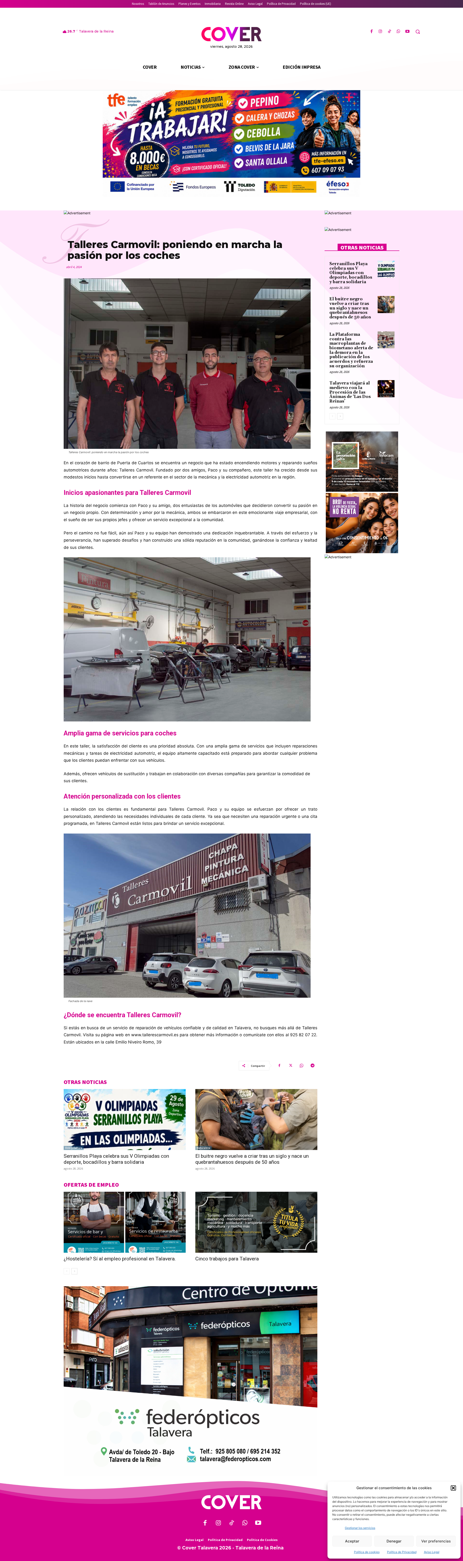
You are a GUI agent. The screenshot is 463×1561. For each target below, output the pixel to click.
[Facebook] (371, 31)
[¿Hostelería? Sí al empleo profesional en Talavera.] (125, 1222)
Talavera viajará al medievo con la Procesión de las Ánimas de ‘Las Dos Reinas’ (350, 392)
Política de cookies (367, 1552)
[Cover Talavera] (231, 1502)
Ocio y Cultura (73, 1148)
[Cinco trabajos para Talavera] (256, 1222)
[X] (290, 1065)
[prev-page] (67, 1271)
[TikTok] (389, 31)
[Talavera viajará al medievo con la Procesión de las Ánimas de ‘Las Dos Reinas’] (386, 388)
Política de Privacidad (401, 1552)
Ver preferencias (436, 1541)
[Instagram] (380, 31)
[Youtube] (407, 31)
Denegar (394, 1541)
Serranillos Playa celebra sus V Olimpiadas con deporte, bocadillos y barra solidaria (116, 1159)
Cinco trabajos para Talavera (227, 1259)
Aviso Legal (431, 1552)
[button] (453, 1488)
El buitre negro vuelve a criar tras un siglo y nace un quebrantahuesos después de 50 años (252, 1159)
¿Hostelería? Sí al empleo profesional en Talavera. (120, 1259)
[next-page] (74, 1271)
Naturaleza (203, 1148)
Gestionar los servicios (360, 1528)
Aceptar (352, 1541)
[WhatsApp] (398, 31)
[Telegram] (312, 1065)
